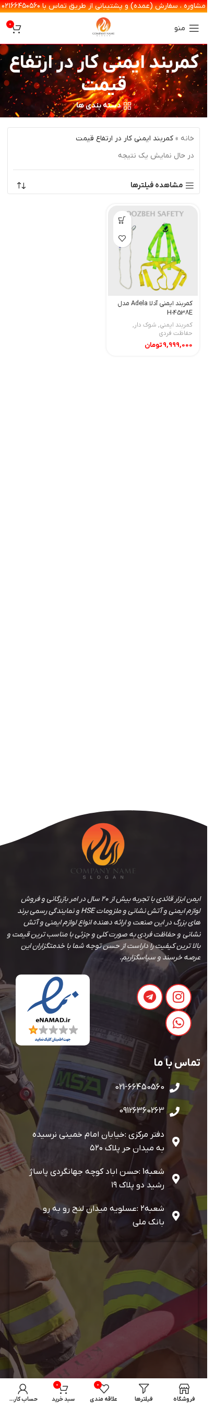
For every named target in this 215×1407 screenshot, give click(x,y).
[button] (122, 220)
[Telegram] (150, 997)
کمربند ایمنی (176, 325)
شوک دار (145, 325)
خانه (187, 138)
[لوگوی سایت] (104, 28)
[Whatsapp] (178, 1023)
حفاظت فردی (176, 333)
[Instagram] (178, 997)
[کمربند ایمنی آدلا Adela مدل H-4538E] (153, 251)
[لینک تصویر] (53, 1010)
